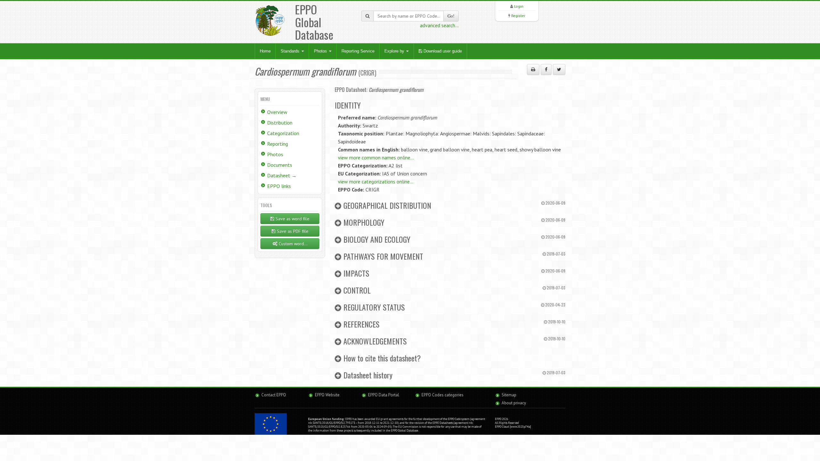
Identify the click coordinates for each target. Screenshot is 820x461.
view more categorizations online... (375, 181)
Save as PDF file (291, 231)
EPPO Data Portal (383, 395)
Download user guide (442, 51)
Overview (277, 112)
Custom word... (292, 244)
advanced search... (439, 25)
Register (518, 15)
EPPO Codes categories (442, 395)
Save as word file (291, 219)
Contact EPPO (273, 395)
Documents (279, 165)
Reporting (277, 144)
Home (265, 51)
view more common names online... (376, 157)
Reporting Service (357, 51)
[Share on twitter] (559, 69)
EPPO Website (327, 395)
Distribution (279, 122)
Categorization (283, 133)
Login (518, 6)
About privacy (514, 403)
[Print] (533, 69)
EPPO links (279, 186)
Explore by (395, 51)
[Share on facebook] (546, 69)
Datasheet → (282, 175)
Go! (451, 16)
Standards (291, 51)
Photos (321, 51)
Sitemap (509, 395)
